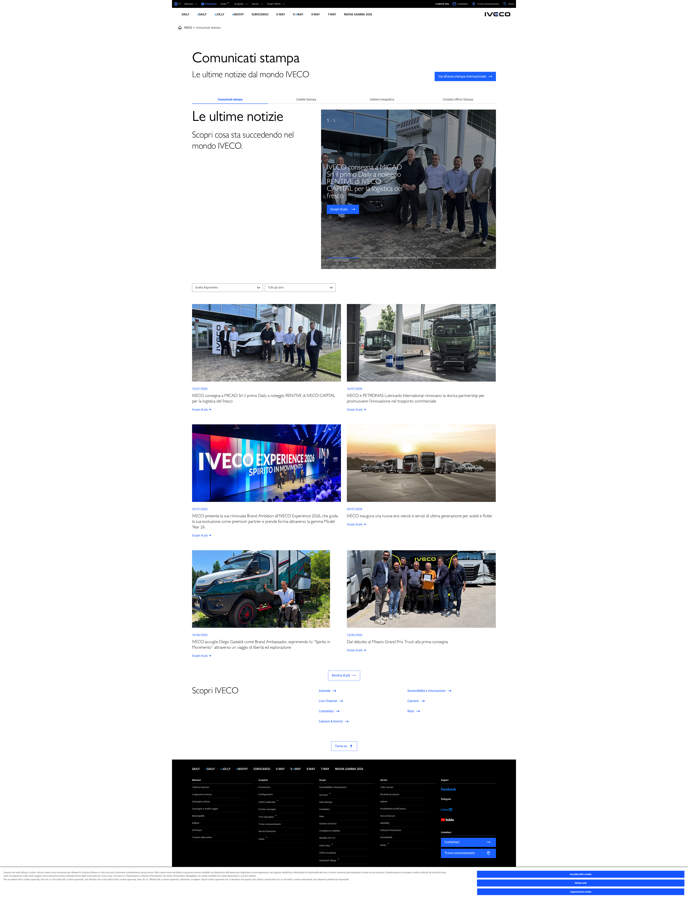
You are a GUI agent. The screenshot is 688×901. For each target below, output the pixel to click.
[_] (442, 4)
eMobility (384, 823)
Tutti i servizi (386, 787)
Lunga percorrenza (202, 794)
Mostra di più (341, 675)
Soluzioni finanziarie (390, 830)
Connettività (386, 837)
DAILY (185, 14)
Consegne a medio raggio (205, 808)
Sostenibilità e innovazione (332, 787)
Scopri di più (200, 409)
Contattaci (324, 809)
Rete (321, 816)
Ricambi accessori (389, 794)
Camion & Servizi (327, 823)
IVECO (188, 27)
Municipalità (198, 816)
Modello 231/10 (327, 838)
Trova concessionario (270, 824)
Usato (223, 4)
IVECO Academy (327, 852)
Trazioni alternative (202, 837)
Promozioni (210, 4)
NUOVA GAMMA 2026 (358, 14)
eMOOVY (238, 14)
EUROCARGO (260, 14)
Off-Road (196, 830)
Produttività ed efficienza (393, 808)
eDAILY (202, 14)
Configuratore (266, 794)
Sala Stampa (325, 802)
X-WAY (315, 14)
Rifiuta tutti (580, 883)
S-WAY (280, 14)
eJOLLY (219, 14)
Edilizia (195, 823)
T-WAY (332, 14)
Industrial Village (327, 860)
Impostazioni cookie (580, 891)
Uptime (383, 801)
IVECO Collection (267, 802)
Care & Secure (387, 816)
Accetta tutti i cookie (580, 874)
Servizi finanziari (267, 831)
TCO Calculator (266, 817)
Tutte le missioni (200, 787)
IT (180, 4)
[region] (344, 884)
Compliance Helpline (329, 830)
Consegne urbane (201, 801)
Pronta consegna (267, 809)
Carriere (323, 795)
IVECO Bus (324, 845)
